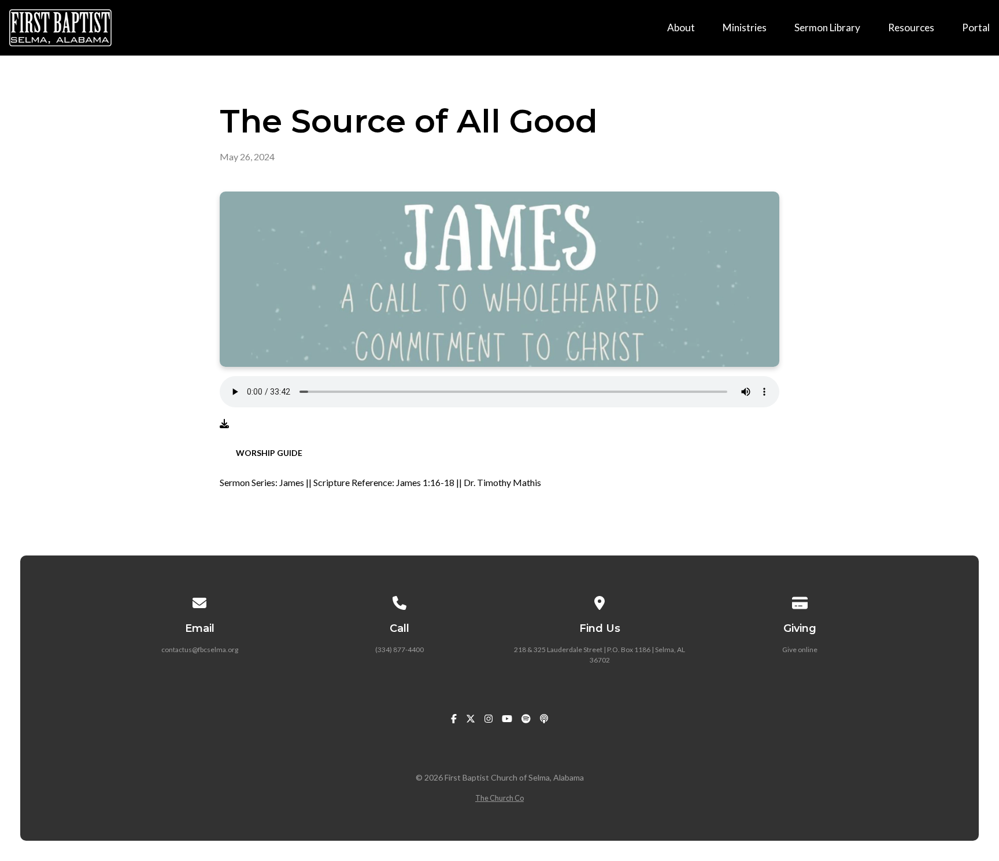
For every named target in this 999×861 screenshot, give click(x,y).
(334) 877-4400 (399, 649)
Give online (799, 649)
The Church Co (499, 798)
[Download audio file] (224, 423)
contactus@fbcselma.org (199, 649)
